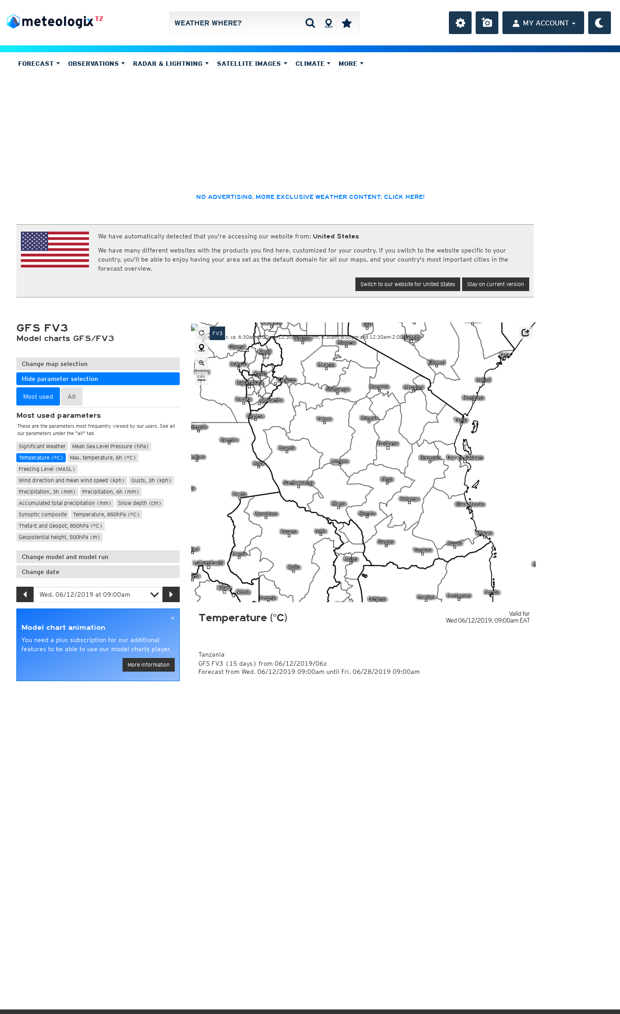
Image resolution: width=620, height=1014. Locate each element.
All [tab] (72, 396)
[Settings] (460, 22)
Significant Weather (42, 446)
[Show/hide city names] (201, 378)
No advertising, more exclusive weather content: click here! (310, 197)
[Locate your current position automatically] (328, 22)
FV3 (217, 333)
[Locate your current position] (201, 348)
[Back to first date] (201, 333)
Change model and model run (65, 556)
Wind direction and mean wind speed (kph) (72, 480)
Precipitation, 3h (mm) (47, 491)
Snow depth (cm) (140, 503)
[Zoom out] (201, 363)
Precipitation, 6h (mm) (110, 491)
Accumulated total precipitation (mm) (65, 503)
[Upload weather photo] (487, 22)
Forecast (37, 63)
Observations (94, 63)
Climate (311, 63)
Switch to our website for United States (407, 284)
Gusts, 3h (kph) (151, 480)
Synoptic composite (43, 514)
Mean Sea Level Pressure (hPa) (110, 446)
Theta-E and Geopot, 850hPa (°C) (61, 525)
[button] (525, 332)
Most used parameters (58, 415)
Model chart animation (63, 627)
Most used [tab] (38, 396)
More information (149, 664)
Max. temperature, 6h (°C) (103, 457)
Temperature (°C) (41, 457)
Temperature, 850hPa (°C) (106, 514)
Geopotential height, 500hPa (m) (59, 537)
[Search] (310, 22)
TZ (99, 18)
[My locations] (347, 22)
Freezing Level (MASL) (47, 468)
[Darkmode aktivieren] (599, 22)
